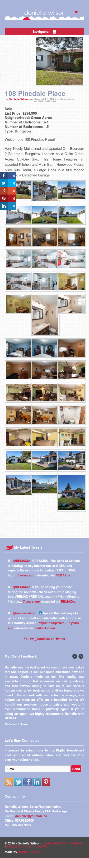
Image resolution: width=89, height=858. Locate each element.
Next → (81, 656)
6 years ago (26, 575)
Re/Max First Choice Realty (63, 843)
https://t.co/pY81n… (52, 622)
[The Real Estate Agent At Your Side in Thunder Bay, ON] (44, 17)
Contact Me (39, 846)
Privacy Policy (17, 846)
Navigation (42, 31)
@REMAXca (21, 560)
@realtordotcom (25, 613)
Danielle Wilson (19, 99)
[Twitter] (18, 782)
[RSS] (9, 782)
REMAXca (63, 575)
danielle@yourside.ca (31, 816)
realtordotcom (44, 628)
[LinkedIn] (37, 782)
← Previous (75, 656)
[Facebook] (27, 782)
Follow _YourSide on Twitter (44, 638)
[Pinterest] (46, 782)
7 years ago (31, 601)
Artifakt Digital (28, 851)
